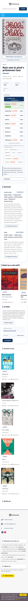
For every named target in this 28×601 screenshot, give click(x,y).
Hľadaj (23, 8)
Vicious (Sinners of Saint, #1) (10, 400)
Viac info (17, 599)
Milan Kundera (24, 299)
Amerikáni (5, 488)
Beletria (4, 64)
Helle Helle (6, 73)
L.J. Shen (4, 403)
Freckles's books (8, 192)
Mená (3, 459)
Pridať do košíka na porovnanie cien (14, 56)
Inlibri (6, 149)
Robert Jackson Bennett (7, 297)
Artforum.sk (19, 152)
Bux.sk (14, 152)
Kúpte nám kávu (9, 575)
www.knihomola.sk (8, 519)
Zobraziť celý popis (8, 322)
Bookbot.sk (10, 162)
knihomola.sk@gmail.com (10, 524)
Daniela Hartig (5, 432)
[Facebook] (2, 532)
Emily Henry (4, 376)
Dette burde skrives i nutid (10, 331)
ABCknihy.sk (20, 162)
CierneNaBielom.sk (11, 158)
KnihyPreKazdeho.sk (14, 149)
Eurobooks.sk (7, 155)
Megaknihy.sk (7, 152)
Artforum (9, 76)
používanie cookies (8, 528)
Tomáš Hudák (5, 491)
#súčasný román (20, 335)
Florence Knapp (5, 461)
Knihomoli (5, 374)
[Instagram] (5, 532)
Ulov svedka (5, 430)
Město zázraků (6, 294)
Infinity (5, 232)
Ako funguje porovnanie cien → (14, 60)
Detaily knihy (7, 179)
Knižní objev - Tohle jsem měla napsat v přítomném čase (13, 237)
